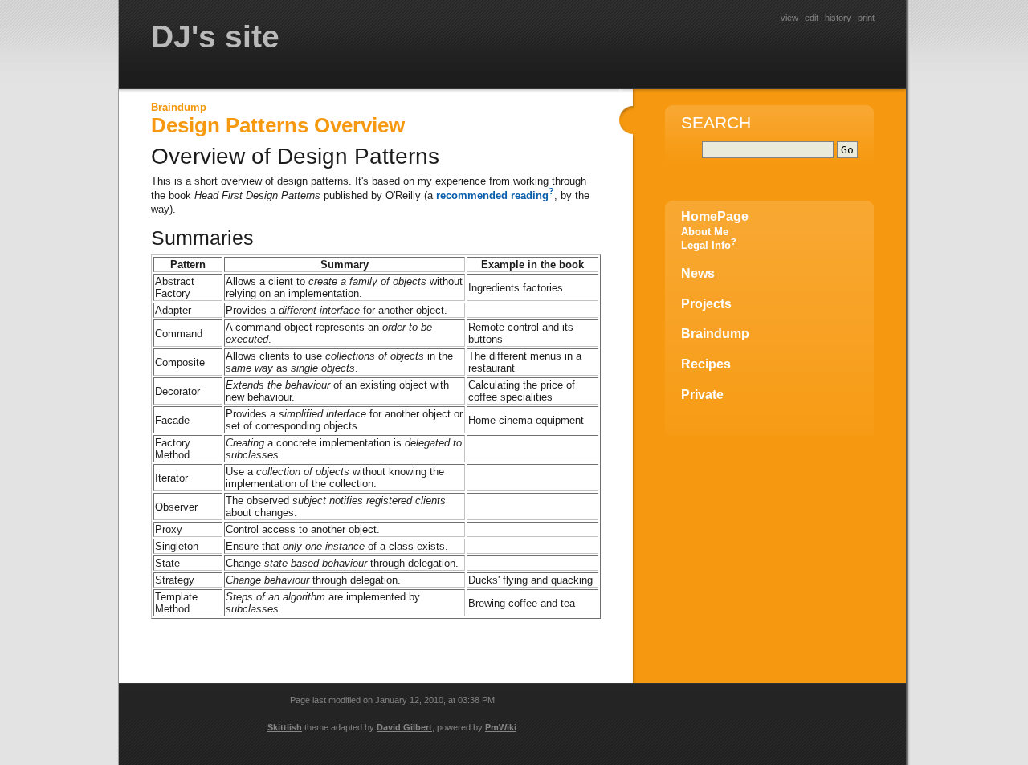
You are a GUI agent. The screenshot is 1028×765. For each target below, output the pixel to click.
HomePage (715, 216)
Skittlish (284, 727)
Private (702, 394)
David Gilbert (404, 727)
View (789, 17)
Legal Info (706, 245)
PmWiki (500, 727)
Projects (706, 304)
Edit (811, 17)
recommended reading (492, 195)
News (698, 273)
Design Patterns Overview (278, 125)
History (838, 17)
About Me (704, 232)
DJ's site (215, 37)
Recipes (706, 364)
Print (866, 17)
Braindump (178, 107)
